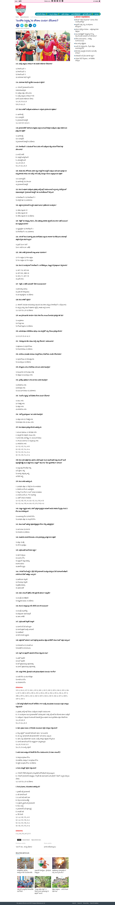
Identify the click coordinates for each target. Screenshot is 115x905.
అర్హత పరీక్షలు (54, 14)
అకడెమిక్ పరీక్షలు (40, 14)
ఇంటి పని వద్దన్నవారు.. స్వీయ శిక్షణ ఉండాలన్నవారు (85, 47)
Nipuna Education (24, 17)
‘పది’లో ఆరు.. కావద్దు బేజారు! (24, 847)
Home (17, 17)
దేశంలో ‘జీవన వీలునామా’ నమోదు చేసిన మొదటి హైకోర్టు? (86, 21)
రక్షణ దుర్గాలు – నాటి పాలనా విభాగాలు (60, 890)
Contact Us (79, 903)
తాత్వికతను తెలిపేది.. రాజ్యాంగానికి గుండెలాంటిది (24, 871)
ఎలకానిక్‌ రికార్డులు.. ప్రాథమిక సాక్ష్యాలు (43, 871)
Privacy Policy (86, 903)
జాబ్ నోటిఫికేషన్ (75, 14)
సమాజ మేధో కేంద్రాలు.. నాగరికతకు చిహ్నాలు (85, 59)
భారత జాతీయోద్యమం (50, 847)
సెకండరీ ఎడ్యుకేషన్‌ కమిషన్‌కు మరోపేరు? (25, 890)
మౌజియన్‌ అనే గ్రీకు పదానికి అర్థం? (84, 56)
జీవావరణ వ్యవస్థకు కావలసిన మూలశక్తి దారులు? (85, 52)
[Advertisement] (69, 7)
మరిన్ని (96, 14)
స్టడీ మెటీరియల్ (87, 14)
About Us (74, 903)
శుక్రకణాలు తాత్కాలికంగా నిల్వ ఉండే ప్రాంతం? (59, 871)
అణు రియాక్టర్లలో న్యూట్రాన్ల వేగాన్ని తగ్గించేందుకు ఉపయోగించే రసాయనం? (86, 35)
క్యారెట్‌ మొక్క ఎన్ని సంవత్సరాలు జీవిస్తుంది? (84, 25)
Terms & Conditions (94, 903)
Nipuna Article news (36, 839)
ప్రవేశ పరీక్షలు (65, 14)
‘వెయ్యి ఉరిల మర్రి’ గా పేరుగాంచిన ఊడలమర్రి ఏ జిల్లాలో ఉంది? (42, 891)
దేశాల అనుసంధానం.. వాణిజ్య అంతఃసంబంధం (83, 40)
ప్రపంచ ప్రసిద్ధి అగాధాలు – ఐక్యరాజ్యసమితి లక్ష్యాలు (86, 30)
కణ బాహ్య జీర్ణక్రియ (80, 43)
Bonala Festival (26, 839)
